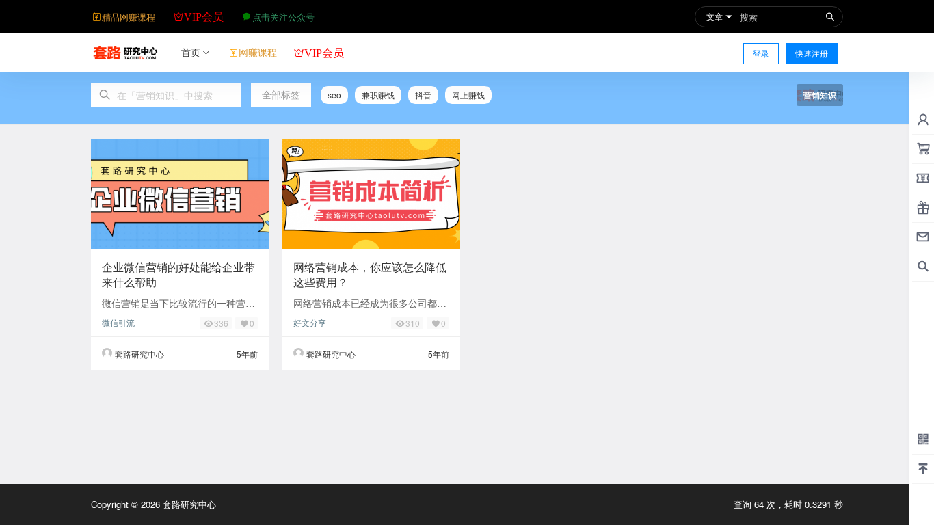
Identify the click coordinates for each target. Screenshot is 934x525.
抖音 (423, 94)
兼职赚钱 (378, 94)
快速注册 (811, 53)
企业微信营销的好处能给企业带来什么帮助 (178, 274)
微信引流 (118, 322)
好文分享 (309, 322)
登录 (761, 53)
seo (334, 94)
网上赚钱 (468, 94)
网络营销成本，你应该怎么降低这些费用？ (369, 274)
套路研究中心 (188, 504)
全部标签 (281, 94)
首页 (190, 52)
